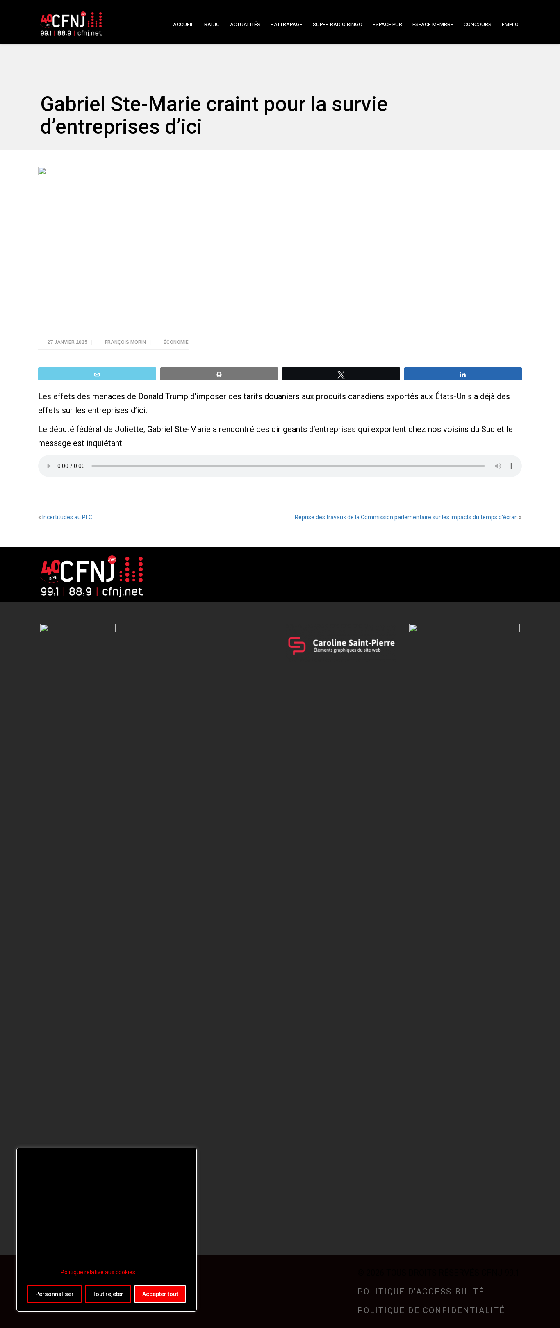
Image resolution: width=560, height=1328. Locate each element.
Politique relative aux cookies (98, 1272)
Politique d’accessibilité (421, 1291)
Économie (176, 342)
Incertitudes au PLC (67, 517)
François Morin (126, 342)
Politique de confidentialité (431, 1310)
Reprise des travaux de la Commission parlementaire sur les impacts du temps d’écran (406, 517)
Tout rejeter (108, 1294)
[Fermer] (188, 1155)
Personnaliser (54, 1294)
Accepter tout (160, 1294)
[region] (106, 1230)
